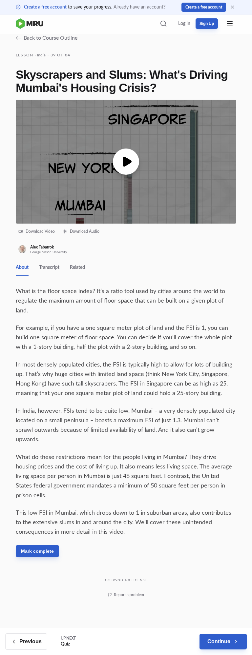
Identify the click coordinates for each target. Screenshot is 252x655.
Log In (184, 23)
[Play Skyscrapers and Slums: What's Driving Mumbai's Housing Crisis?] (126, 162)
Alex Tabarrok (42, 247)
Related (77, 267)
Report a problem (129, 595)
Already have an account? (139, 7)
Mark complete (37, 551)
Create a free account (45, 7)
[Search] (163, 23)
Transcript (49, 267)
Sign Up (207, 23)
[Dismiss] (232, 7)
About (22, 267)
